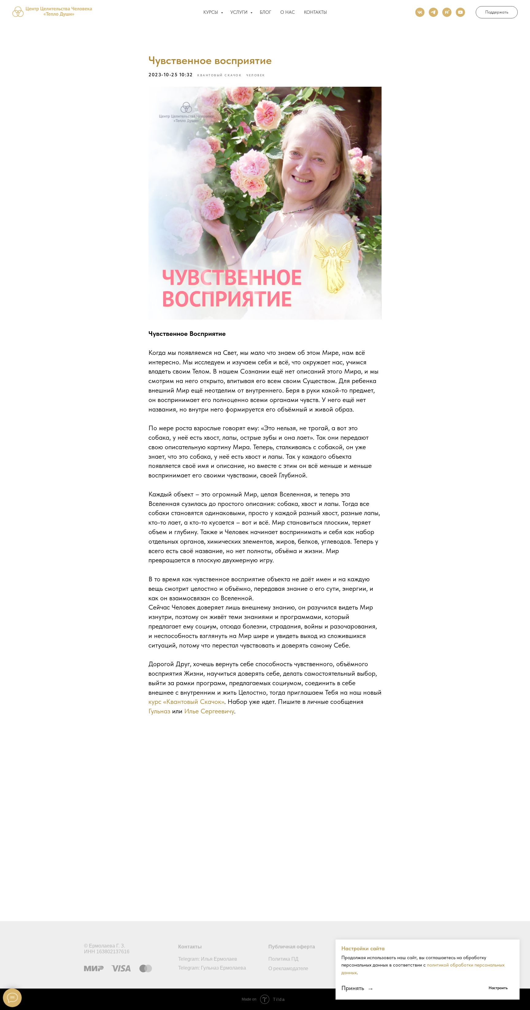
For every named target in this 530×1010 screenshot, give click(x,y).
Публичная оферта (291, 946)
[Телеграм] (433, 12)
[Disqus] (265, 814)
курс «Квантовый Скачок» (186, 701)
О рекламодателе (288, 968)
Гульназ (159, 711)
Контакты (190, 946)
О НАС (287, 12)
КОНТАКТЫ (315, 12)
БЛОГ (265, 12)
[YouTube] (460, 12)
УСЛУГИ (239, 12)
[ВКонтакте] (419, 12)
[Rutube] (446, 12)
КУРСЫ (211, 12)
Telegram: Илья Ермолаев (207, 959)
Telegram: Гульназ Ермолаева (212, 967)
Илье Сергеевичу (209, 711)
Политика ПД (283, 959)
